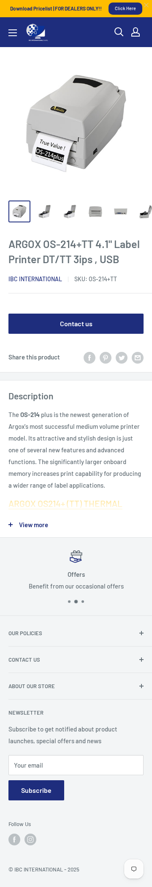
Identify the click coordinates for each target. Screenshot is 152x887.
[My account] (135, 32)
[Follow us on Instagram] (30, 839)
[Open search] (119, 32)
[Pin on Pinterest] (105, 357)
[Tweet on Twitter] (122, 357)
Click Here (125, 8)
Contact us (76, 323)
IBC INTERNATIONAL (35, 278)
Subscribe (36, 790)
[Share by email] (138, 357)
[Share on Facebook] (89, 357)
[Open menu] (12, 32)
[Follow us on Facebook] (14, 839)
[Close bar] (146, 5)
